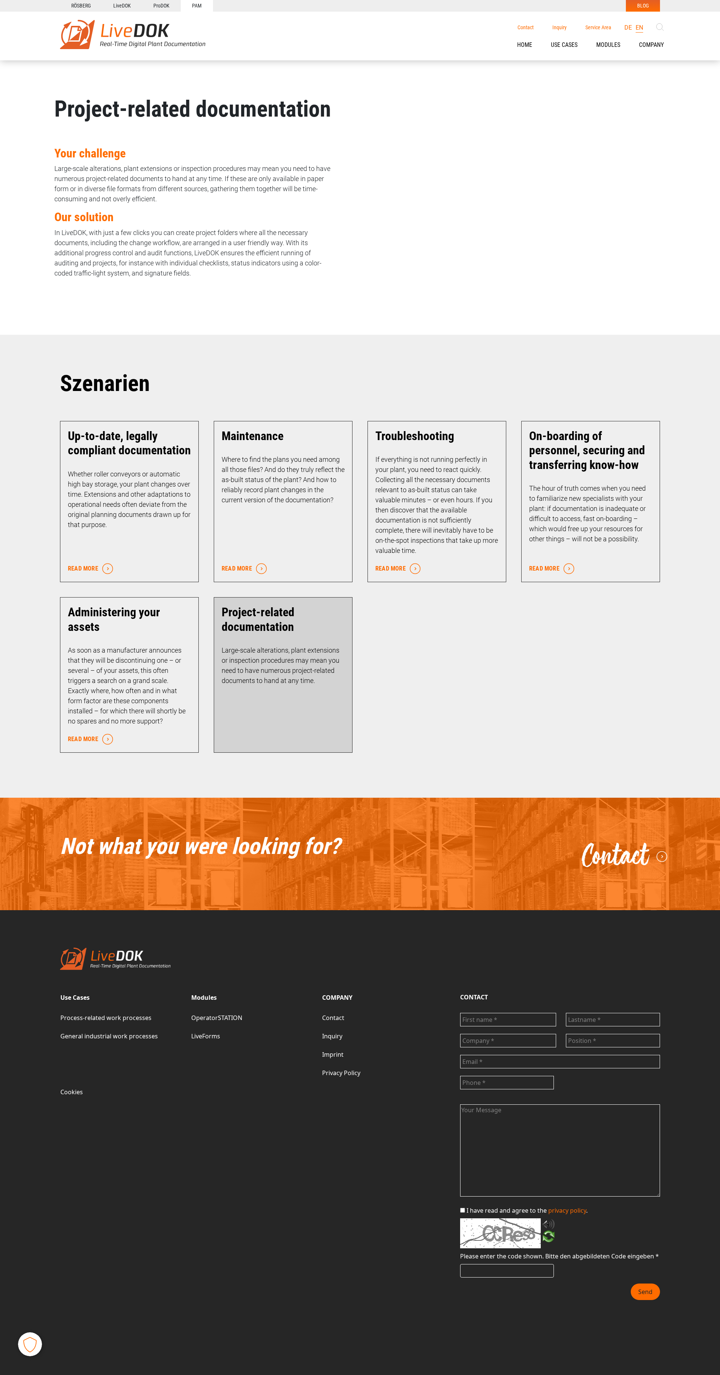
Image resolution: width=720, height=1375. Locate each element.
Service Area (598, 27)
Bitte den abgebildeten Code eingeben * (602, 1256)
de (628, 27)
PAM (197, 6)
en (639, 27)
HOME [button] (524, 44)
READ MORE (83, 568)
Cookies (71, 1092)
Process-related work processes (106, 1018)
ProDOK (161, 6)
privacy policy (567, 1210)
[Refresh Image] (549, 1238)
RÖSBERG (81, 6)
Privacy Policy (341, 1073)
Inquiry (559, 27)
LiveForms (205, 1036)
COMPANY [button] (651, 44)
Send (645, 1292)
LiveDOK (122, 6)
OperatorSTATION (216, 1018)
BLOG (643, 6)
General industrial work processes (109, 1036)
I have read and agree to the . (527, 1210)
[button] (564, 44)
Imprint (333, 1054)
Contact (526, 27)
